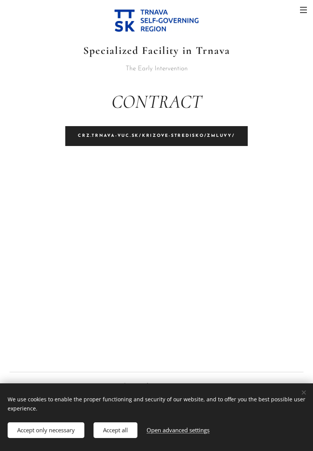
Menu (303, 9)
